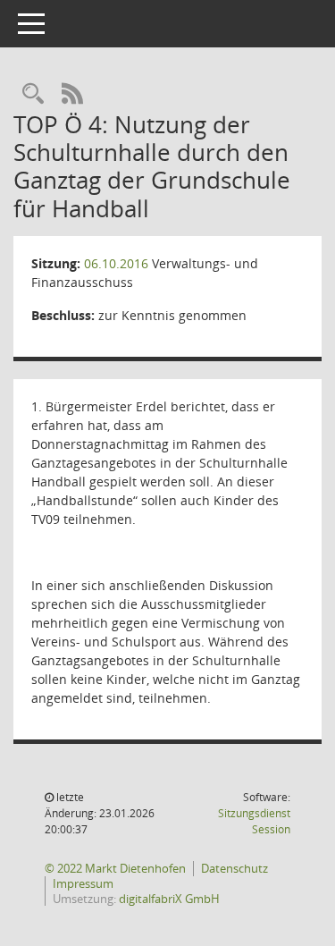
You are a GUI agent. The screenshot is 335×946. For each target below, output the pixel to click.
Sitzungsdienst (254, 821)
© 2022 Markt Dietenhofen (115, 868)
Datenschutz (234, 868)
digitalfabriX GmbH (169, 899)
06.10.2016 (116, 263)
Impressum (83, 883)
